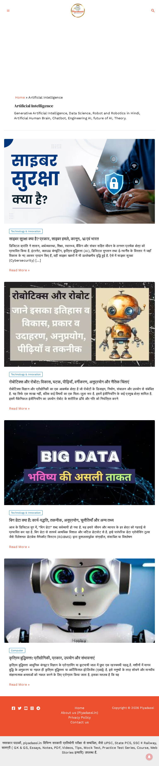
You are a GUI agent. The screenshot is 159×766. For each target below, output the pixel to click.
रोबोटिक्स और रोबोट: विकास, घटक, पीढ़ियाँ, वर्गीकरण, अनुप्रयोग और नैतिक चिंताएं (69, 382)
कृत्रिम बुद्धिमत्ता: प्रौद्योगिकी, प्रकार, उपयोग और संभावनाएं (52, 658)
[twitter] (20, 708)
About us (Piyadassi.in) (79, 713)
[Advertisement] (79, 52)
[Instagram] (32, 708)
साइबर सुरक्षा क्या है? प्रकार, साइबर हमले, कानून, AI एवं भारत (54, 239)
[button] (153, 10)
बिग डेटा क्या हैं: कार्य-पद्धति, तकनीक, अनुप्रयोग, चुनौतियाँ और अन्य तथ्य (61, 520)
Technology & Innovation (26, 231)
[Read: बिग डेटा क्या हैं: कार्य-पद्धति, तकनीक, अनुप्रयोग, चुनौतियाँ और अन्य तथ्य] (79, 462)
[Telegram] (38, 708)
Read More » (19, 270)
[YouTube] (26, 708)
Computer (17, 650)
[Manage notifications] (149, 757)
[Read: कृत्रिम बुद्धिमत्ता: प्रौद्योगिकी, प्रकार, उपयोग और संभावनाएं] (79, 600)
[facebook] (13, 708)
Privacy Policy (79, 717)
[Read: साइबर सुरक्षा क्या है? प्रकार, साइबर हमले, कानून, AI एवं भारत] (79, 181)
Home (20, 97)
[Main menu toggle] (8, 11)
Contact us (79, 722)
